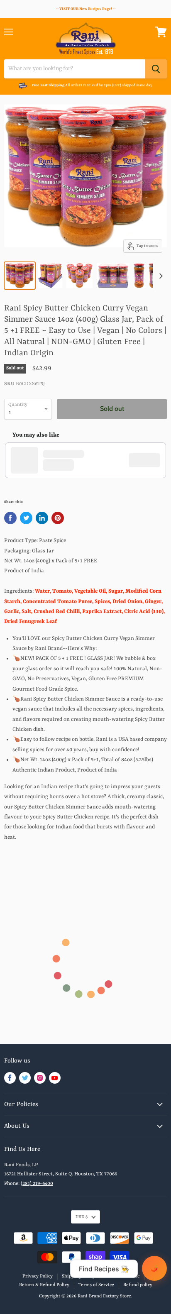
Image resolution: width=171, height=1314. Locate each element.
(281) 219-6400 (37, 1184)
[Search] (156, 68)
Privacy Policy (37, 1276)
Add (148, 460)
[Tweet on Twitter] (26, 518)
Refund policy (137, 1285)
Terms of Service (96, 1285)
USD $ (82, 1216)
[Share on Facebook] (10, 518)
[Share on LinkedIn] (42, 518)
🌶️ (154, 1268)
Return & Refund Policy (44, 1285)
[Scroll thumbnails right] (159, 276)
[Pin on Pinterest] (57, 518)
